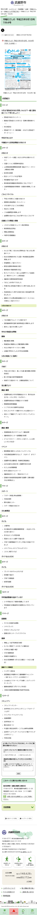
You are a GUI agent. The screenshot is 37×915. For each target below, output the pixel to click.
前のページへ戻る (12, 818)
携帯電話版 (6, 895)
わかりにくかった (25, 755)
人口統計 (29, 881)
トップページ (12, 9)
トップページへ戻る (27, 818)
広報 (26, 9)
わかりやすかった (10, 755)
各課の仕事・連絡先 (30, 864)
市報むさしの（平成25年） (11, 11)
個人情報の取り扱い (28, 888)
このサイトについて (9, 888)
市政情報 (20, 9)
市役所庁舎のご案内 (18, 864)
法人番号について (26, 852)
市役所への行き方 (7, 864)
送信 (18, 773)
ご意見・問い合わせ (28, 892)
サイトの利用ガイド (9, 892)
